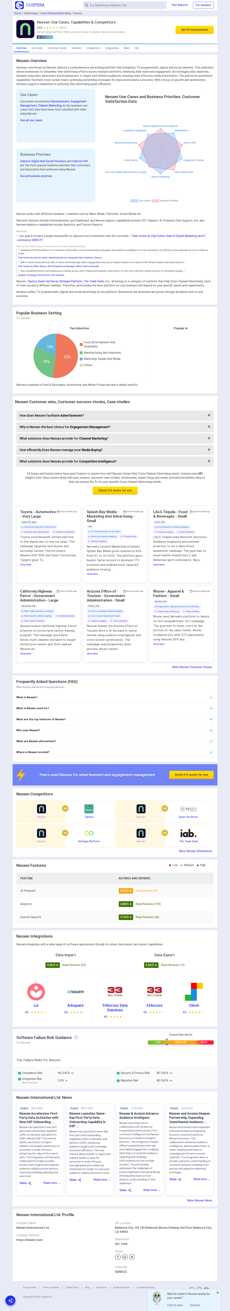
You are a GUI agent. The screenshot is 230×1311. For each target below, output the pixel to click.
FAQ (137, 48)
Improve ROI (80, 161)
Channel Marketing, (50, 105)
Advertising (30, 13)
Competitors (93, 48)
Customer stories (57, 48)
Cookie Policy (72, 1287)
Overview (21, 48)
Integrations (112, 48)
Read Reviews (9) (147, 890)
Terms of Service (51, 1287)
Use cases (37, 48)
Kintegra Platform (70, 281)
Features (76, 48)
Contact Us (101, 1287)
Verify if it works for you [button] (191, 774)
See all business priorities (36, 176)
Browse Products (121, 1287)
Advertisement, (60, 101)
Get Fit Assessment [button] (194, 29)
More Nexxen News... (200, 1200)
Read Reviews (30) (74, 965)
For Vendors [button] (203, 5)
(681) (63, 27)
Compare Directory (146, 1287)
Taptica (32, 281)
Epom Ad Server (48, 281)
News (127, 48)
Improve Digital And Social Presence (43, 161)
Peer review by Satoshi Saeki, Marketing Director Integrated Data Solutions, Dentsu (60, 257)
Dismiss (195, 1305)
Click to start (175, 1305)
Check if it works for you (115, 490)
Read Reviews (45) (147, 917)
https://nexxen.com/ (29, 1240)
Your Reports (180, 5)
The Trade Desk (94, 281)
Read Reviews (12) (173, 965)
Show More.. (26, 564)
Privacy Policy (29, 1287)
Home (17, 13)
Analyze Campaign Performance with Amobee (41, 275)
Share (23, 1183)
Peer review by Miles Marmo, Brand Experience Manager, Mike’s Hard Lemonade (58, 266)
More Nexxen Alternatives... (196, 851)
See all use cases (31, 120)
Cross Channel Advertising (55, 13)
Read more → (52, 1183)
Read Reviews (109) (148, 904)
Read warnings (30, 1082)
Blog (87, 1287)
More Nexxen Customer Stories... (193, 667)
